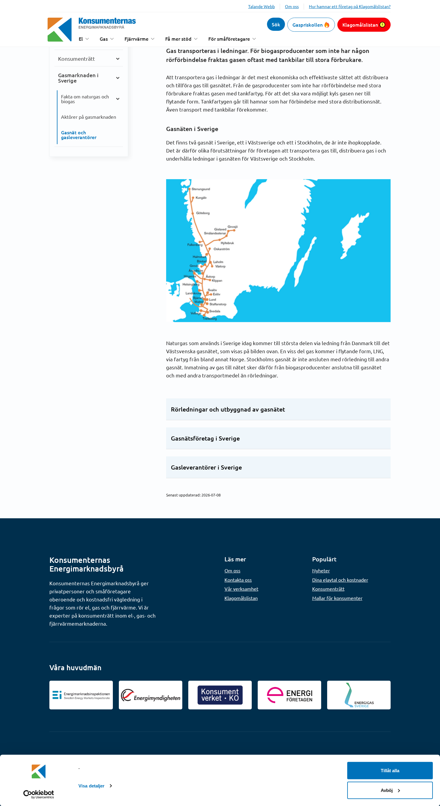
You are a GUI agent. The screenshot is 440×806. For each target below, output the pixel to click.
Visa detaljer (91, 785)
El (81, 39)
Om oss (292, 6)
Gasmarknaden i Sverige (78, 77)
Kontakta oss (238, 580)
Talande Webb (261, 6)
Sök (276, 24)
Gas (104, 39)
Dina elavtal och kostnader (340, 580)
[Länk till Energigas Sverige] (359, 695)
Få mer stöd (178, 39)
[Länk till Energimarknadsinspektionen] (81, 695)
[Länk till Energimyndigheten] (150, 695)
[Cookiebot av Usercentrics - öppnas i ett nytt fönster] (39, 794)
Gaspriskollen (307, 24)
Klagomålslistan (360, 24)
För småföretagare (229, 39)
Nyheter (321, 570)
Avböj (387, 790)
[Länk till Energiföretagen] (289, 695)
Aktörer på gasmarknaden (88, 117)
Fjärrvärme (136, 39)
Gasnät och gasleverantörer (78, 134)
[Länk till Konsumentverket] (220, 695)
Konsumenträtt (76, 58)
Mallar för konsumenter (337, 598)
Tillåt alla (390, 770)
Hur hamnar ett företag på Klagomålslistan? (350, 6)
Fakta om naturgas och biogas (85, 98)
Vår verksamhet (241, 589)
